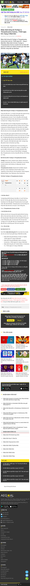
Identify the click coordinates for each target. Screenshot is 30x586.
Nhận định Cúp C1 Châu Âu (10, 438)
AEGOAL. (22, 301)
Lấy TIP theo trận (7, 80)
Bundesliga (3, 535)
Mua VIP (11, 9)
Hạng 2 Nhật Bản (18, 233)
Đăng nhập (20, 2)
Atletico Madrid (4, 559)
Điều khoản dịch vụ (5, 518)
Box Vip (6, 72)
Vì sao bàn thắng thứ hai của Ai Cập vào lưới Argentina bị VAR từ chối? (15, 97)
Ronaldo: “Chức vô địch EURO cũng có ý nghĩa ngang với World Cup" (15, 103)
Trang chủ (3, 27)
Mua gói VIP (11, 289)
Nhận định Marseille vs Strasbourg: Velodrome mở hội (7, 360)
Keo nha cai (3, 574)
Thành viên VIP (24, 72)
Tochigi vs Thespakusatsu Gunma (13, 307)
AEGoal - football (6, 522)
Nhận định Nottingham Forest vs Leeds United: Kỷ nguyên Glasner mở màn (22, 374)
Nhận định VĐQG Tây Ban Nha (10, 445)
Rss (12, 522)
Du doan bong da (4, 571)
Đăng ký (26, 2)
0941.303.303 (20, 324)
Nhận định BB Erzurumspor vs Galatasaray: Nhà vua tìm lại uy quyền (22, 361)
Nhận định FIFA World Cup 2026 (11, 434)
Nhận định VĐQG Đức (8, 449)
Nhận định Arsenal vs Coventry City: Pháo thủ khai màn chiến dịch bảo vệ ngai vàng (7, 347)
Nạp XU (4, 9)
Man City (3, 547)
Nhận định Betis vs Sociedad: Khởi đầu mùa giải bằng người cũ (22, 346)
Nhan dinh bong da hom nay (7, 578)
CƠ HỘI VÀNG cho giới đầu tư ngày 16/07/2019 (13, 468)
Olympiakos (3, 561)
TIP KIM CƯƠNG (7, 76)
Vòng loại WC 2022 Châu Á (7, 539)
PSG (2, 557)
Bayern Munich (4, 552)
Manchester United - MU (6, 550)
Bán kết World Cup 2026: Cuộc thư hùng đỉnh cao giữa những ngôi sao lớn (15, 91)
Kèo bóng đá (3, 567)
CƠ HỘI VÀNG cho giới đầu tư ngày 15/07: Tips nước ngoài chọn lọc (15, 472)
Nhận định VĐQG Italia (9, 452)
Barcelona (3, 556)
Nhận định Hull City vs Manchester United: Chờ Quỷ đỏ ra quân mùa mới (7, 374)
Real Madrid (3, 545)
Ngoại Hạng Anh (4, 528)
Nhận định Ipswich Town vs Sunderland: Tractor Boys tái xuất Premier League (15, 428)
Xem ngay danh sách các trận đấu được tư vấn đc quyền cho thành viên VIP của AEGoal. (14, 285)
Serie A (2, 530)
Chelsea (2, 548)
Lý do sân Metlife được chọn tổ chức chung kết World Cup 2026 (15, 85)
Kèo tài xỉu (3, 576)
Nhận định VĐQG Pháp (9, 456)
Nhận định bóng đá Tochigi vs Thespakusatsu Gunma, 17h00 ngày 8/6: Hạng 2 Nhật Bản (14, 300)
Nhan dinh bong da (5, 569)
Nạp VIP (4, 289)
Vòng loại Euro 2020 (5, 537)
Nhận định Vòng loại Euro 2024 (11, 442)
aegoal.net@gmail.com (7, 520)
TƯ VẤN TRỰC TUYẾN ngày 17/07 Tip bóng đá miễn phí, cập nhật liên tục (15, 464)
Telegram (5, 516)
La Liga (2, 533)
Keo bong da (3, 572)
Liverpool (3, 554)
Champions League (5, 532)
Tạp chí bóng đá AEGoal (10, 486)
